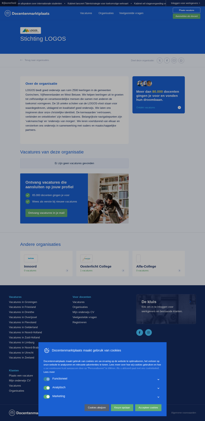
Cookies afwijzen (97, 407)
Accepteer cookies (148, 407)
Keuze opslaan (122, 407)
